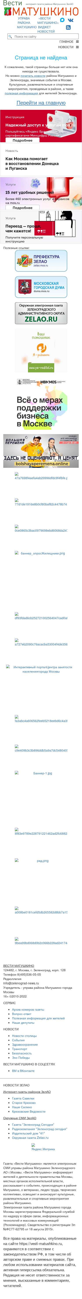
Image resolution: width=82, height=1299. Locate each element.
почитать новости (33, 75)
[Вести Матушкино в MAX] (63, 19)
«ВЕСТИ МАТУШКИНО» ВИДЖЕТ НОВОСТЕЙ (48, 24)
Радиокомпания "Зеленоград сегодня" (39, 1129)
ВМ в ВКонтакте (23, 1070)
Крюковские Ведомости (28, 1111)
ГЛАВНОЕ (67, 41)
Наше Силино (22, 1107)
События (18, 1040)
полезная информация (21, 93)
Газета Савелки (23, 1098)
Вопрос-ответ (21, 1014)
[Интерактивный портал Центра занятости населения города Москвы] (41, 688)
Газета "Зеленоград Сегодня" (33, 1124)
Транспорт (19, 1049)
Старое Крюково (24, 1102)
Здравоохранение (25, 1044)
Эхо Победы (21, 1057)
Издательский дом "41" (28, 1133)
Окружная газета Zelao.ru (30, 1137)
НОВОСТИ (67, 47)
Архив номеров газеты (28, 1009)
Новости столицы (24, 1035)
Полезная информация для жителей (38, 1018)
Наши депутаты (23, 1022)
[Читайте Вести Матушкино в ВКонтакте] (70, 19)
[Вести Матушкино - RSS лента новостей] (68, 27)
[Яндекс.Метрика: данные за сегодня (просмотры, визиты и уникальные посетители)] (43, 1147)
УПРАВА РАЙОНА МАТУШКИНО (27, 22)
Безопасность (22, 1053)
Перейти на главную (41, 102)
